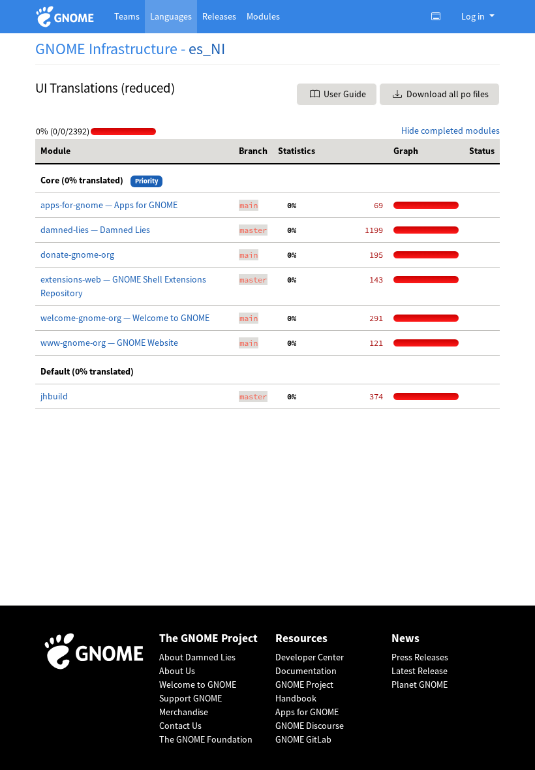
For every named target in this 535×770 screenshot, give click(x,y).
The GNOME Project (208, 638)
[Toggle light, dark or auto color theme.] (440, 16)
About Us (177, 671)
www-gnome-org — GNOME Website (109, 342)
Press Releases (419, 657)
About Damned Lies (197, 657)
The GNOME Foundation (205, 739)
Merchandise (183, 712)
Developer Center (309, 657)
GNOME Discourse (309, 726)
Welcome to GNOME (197, 684)
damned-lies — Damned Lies (95, 230)
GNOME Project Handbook (304, 691)
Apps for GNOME (307, 712)
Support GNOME (190, 698)
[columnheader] (134, 151)
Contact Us (180, 726)
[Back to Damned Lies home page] (67, 16)
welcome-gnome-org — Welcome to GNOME (124, 318)
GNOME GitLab (303, 739)
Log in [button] (474, 16)
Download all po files (447, 94)
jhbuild (54, 396)
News (405, 638)
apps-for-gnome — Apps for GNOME (108, 205)
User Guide (344, 94)
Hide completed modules (450, 130)
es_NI (207, 48)
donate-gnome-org (77, 254)
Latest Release (419, 671)
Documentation (306, 671)
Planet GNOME (419, 684)
